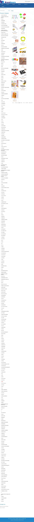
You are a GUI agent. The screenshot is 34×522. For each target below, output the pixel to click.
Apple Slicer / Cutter (22, 43)
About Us (7, 4)
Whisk (23, 66)
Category (3, 6)
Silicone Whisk (23, 32)
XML (25, 518)
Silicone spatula (15, 66)
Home (2, 4)
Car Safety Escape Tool (15, 77)
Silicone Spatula (15, 21)
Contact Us (25, 4)
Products (13, 4)
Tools (6, 8)
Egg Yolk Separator (14, 32)
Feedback (19, 4)
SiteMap (23, 518)
